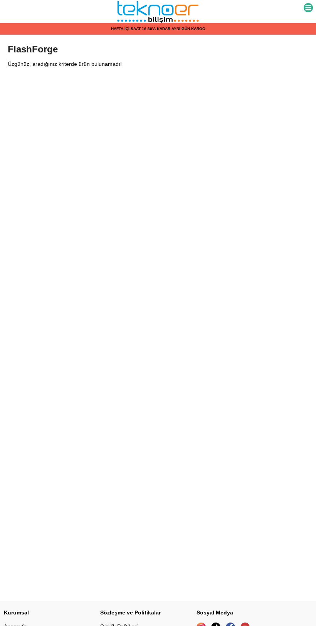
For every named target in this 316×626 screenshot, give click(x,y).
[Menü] (308, 8)
